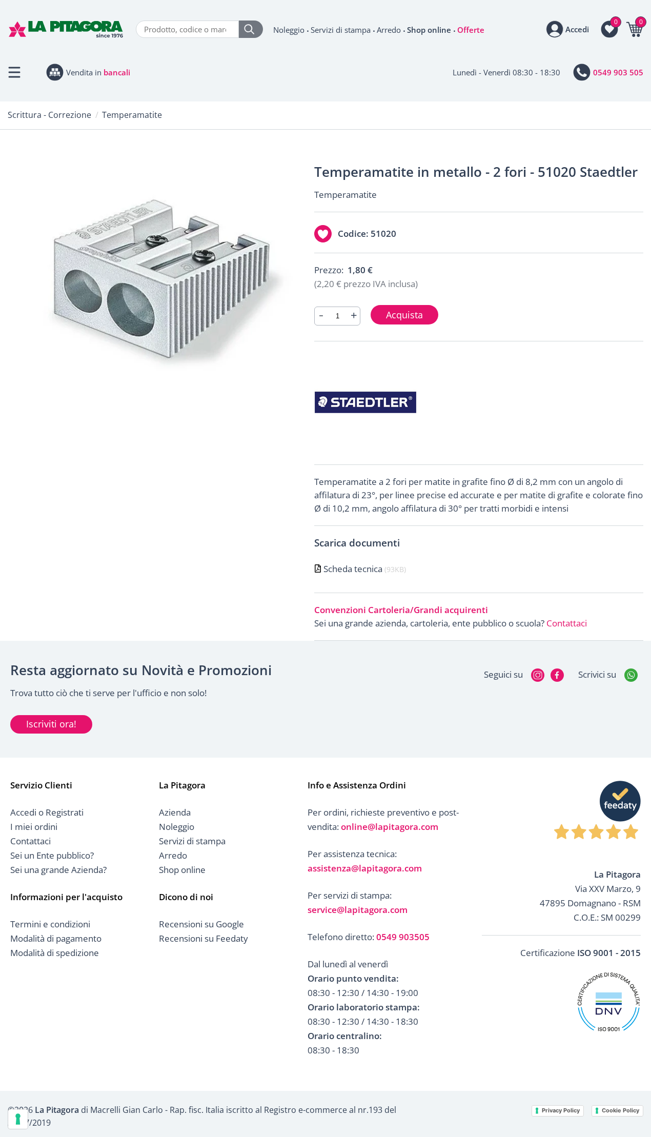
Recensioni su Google (201, 924)
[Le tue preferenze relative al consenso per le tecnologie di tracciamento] (18, 1119)
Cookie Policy (620, 1110)
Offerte (470, 30)
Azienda (175, 812)
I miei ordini (33, 827)
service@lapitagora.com (358, 910)
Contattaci (566, 623)
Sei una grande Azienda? (58, 870)
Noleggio (288, 30)
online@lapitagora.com (389, 827)
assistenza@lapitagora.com (365, 868)
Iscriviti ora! (51, 724)
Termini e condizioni (50, 924)
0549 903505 (403, 937)
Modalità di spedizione (54, 953)
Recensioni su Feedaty (203, 938)
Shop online (429, 30)
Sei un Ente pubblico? (52, 855)
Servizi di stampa (341, 30)
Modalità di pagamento (55, 938)
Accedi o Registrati (47, 812)
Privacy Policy (561, 1110)
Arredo (389, 30)
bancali (117, 72)
